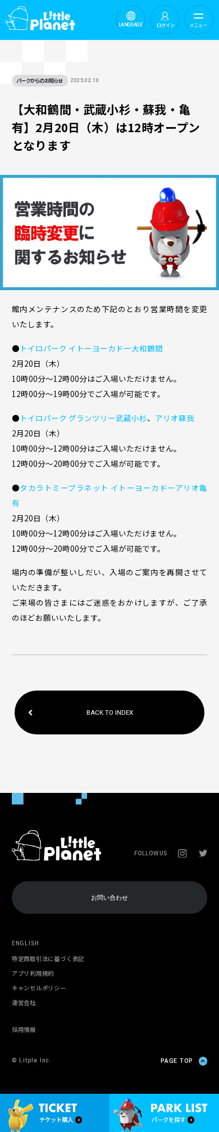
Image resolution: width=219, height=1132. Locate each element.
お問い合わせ (109, 897)
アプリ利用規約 (33, 973)
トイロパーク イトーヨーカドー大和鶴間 (91, 348)
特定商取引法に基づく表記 (48, 958)
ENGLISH (25, 943)
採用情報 (24, 1029)
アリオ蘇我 (174, 417)
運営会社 (24, 1002)
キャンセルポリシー (39, 988)
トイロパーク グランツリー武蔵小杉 (83, 417)
